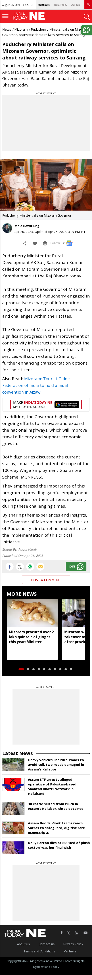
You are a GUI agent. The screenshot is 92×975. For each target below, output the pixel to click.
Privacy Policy (73, 944)
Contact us (47, 944)
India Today (60, 4)
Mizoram (21, 29)
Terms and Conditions (39, 951)
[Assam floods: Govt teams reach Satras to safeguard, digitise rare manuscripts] (13, 828)
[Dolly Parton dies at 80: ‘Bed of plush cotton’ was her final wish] (13, 847)
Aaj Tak (75, 4)
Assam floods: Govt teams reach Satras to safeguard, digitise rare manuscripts (56, 828)
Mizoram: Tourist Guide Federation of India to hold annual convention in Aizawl (36, 385)
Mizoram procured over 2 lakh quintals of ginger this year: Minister (31, 636)
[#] (30, 567)
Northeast (44, 4)
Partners (70, 951)
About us (23, 944)
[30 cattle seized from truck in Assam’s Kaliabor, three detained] (13, 808)
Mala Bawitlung (27, 226)
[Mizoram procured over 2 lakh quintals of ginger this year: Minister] (32, 613)
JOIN (72, 566)
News (6, 29)
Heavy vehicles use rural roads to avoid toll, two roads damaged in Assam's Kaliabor (56, 764)
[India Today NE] (30, 16)
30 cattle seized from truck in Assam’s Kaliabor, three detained (56, 806)
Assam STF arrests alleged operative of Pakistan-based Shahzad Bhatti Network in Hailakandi (52, 786)
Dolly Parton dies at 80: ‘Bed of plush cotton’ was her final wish (59, 845)
